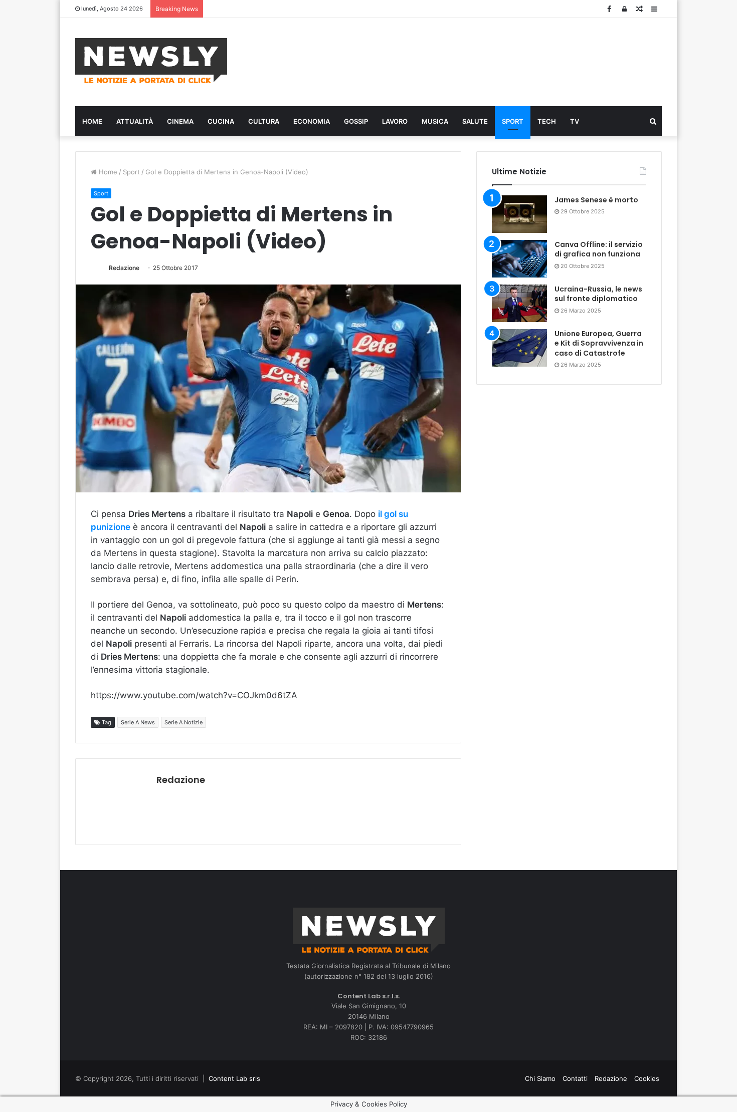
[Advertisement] (468, 60)
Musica (435, 121)
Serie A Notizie (183, 722)
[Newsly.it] (151, 60)
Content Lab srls (234, 1078)
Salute (475, 121)
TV (574, 121)
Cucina (221, 121)
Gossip (356, 121)
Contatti (575, 1078)
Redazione (124, 267)
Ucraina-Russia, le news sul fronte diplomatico (598, 294)
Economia (311, 121)
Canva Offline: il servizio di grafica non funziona (599, 249)
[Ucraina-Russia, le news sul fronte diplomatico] (519, 303)
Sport (512, 121)
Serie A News (138, 722)
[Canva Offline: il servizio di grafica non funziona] (519, 258)
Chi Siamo (540, 1078)
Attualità (134, 121)
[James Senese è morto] (519, 214)
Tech (546, 121)
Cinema (180, 121)
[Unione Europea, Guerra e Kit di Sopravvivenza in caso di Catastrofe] (519, 348)
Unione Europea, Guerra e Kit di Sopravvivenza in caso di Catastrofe (599, 343)
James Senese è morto (596, 200)
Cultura (263, 121)
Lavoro (395, 121)
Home (92, 121)
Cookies (646, 1078)
